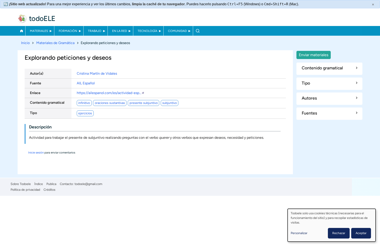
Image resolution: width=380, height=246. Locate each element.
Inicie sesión (36, 152)
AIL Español (86, 83)
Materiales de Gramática (55, 43)
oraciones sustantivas (110, 103)
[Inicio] (22, 18)
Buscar (197, 31)
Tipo (33, 113)
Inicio (21, 31)
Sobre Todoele (21, 184)
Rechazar (338, 233)
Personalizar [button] (299, 233)
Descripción (40, 126)
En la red (119, 31)
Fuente (35, 83)
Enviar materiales (313, 54)
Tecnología (147, 31)
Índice (38, 184)
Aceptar (361, 233)
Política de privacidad (25, 190)
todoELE (42, 18)
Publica (51, 184)
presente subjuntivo (144, 103)
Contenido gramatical (47, 102)
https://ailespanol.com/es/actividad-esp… (109, 93)
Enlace (35, 93)
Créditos (49, 190)
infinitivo (84, 103)
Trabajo (94, 31)
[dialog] (332, 225)
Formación (68, 31)
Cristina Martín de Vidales (97, 73)
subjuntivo (169, 103)
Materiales (39, 31)
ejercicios (85, 113)
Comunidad (177, 31)
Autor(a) (36, 73)
